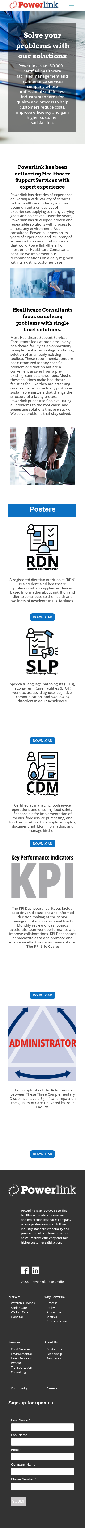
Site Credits (56, 1281)
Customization (57, 1321)
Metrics (52, 1317)
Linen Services (21, 1358)
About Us (51, 1342)
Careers (52, 1388)
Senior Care (19, 1307)
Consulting (18, 1372)
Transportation (21, 1367)
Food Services (20, 1349)
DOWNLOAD (42, 617)
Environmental (21, 1354)
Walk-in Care (19, 1312)
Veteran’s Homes (23, 1303)
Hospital (17, 1317)
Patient (16, 1363)
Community (19, 1388)
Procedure (54, 1312)
